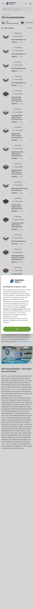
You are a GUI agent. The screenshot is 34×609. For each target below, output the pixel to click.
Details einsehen (18, 309)
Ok (17, 329)
